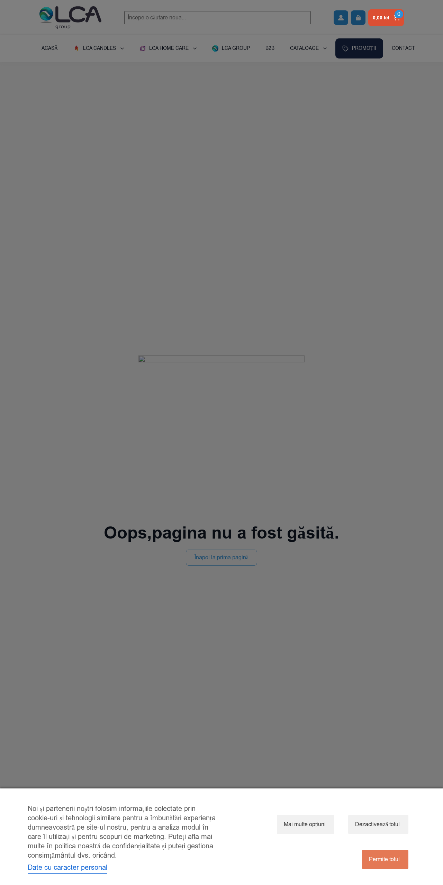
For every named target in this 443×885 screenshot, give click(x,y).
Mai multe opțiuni (305, 824)
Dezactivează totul (377, 824)
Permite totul (384, 859)
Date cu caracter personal (67, 867)
